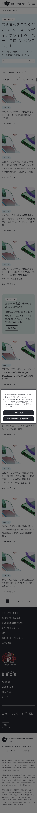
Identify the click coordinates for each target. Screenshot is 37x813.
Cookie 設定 (18, 413)
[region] (18, 406)
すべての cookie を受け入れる (18, 419)
